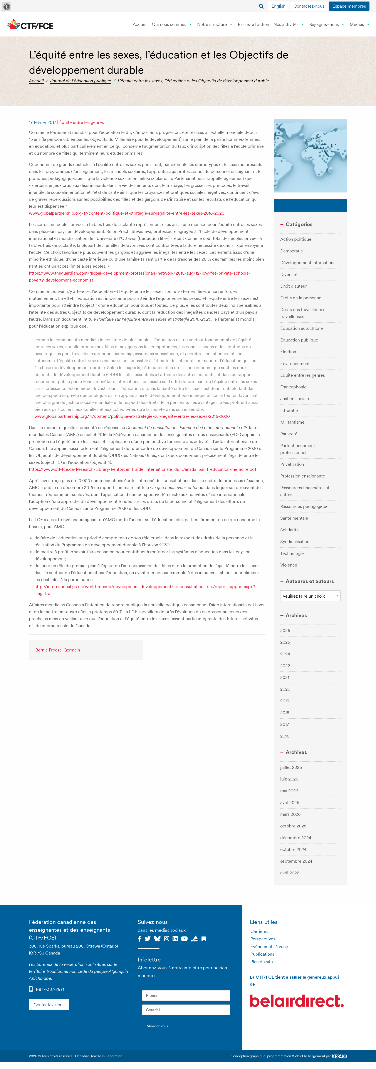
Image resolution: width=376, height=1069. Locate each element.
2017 (284, 724)
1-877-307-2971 (49, 989)
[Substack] (203, 938)
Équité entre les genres (81, 122)
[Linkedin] (175, 938)
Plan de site (261, 962)
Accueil (140, 24)
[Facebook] (139, 938)
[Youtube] (184, 938)
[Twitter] (148, 938)
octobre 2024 (293, 849)
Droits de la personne (300, 297)
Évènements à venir (269, 946)
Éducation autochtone (301, 328)
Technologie (292, 553)
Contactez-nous (309, 6)
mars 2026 (290, 814)
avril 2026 (289, 802)
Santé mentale (294, 518)
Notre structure (212, 24)
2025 (285, 642)
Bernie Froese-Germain (57, 650)
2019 (284, 700)
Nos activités (286, 24)
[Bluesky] (157, 938)
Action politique (295, 239)
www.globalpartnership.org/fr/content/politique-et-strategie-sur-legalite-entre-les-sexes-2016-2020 (126, 213)
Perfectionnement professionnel (297, 449)
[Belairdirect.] (297, 1001)
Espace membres (349, 6)
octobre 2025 (293, 826)
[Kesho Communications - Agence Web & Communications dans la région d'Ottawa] (339, 1056)
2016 (284, 736)
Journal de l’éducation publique (80, 80)
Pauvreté (288, 433)
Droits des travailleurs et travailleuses (303, 313)
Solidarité (289, 529)
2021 (284, 677)
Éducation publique (299, 340)
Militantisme (292, 422)
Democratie (291, 251)
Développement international (308, 262)
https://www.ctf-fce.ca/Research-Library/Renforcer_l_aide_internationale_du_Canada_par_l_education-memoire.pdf (142, 469)
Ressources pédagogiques (305, 506)
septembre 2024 (296, 861)
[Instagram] (166, 938)
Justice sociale (294, 398)
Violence (288, 565)
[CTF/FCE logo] (30, 24)
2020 (285, 689)
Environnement (295, 363)
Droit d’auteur (293, 286)
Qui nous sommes (169, 24)
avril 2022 (289, 872)
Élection (288, 351)
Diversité (288, 274)
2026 (285, 630)
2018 (284, 712)
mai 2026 (289, 790)
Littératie (289, 410)
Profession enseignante (302, 476)
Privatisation (292, 464)
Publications (262, 954)
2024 (285, 653)
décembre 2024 (295, 837)
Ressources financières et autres (304, 491)
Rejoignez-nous (324, 24)
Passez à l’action (253, 24)
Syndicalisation (294, 541)
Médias (357, 24)
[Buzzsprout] (194, 938)
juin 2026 (289, 779)
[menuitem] (279, 6)
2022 (285, 665)
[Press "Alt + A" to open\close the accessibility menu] (6, 6)
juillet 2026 (291, 767)
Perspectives (262, 939)
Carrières (259, 931)
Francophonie (293, 386)
